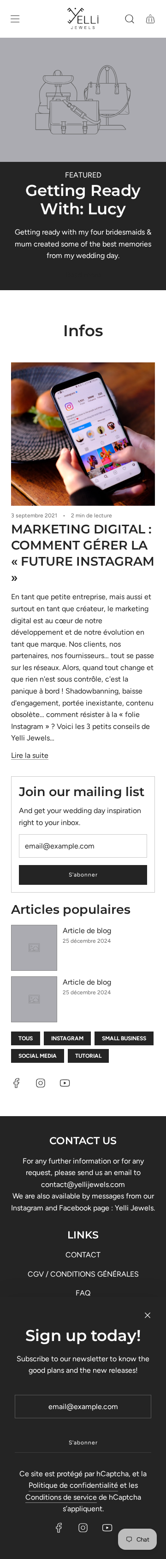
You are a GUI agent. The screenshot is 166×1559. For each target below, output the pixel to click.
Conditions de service (61, 1497)
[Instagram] (41, 1083)
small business (124, 1038)
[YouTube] (64, 1083)
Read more (83, 274)
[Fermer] (147, 1315)
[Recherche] (129, 19)
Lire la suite (29, 755)
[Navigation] (15, 19)
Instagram (67, 1038)
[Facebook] (17, 1083)
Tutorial (88, 1056)
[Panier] (150, 19)
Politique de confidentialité (73, 1485)
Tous (25, 1038)
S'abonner (83, 874)
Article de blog (87, 930)
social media (37, 1056)
